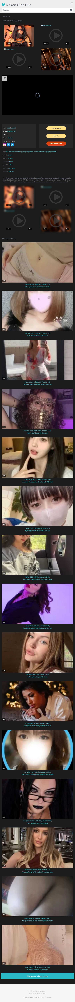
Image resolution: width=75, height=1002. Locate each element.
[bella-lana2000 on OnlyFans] (12, 144)
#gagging (48, 152)
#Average (12, 168)
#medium (54, 152)
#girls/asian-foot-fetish (43, 287)
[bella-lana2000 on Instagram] (4, 144)
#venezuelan (14, 152)
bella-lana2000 (11, 128)
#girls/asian (32, 287)
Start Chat (56, 136)
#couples (26, 384)
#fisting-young (22, 152)
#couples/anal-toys (45, 384)
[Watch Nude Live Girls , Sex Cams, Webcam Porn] (37, 992)
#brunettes (42, 152)
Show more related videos (37, 976)
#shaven (36, 152)
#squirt (8, 152)
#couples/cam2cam (46, 921)
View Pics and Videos (56, 143)
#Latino (10, 155)
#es (13, 171)
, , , (37, 284)
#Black (11, 161)
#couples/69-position (35, 774)
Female (10, 138)
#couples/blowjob (47, 482)
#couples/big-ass (46, 628)
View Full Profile (56, 128)
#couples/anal (34, 384)
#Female (10, 158)
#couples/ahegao (34, 579)
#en (10, 171)
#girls (26, 287)
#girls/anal (44, 677)
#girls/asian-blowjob (43, 530)
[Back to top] (71, 997)
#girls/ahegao (35, 335)
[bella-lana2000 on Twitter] (8, 144)
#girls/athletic (44, 433)
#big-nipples (29, 152)
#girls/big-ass (44, 823)
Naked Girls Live (18, 5)
